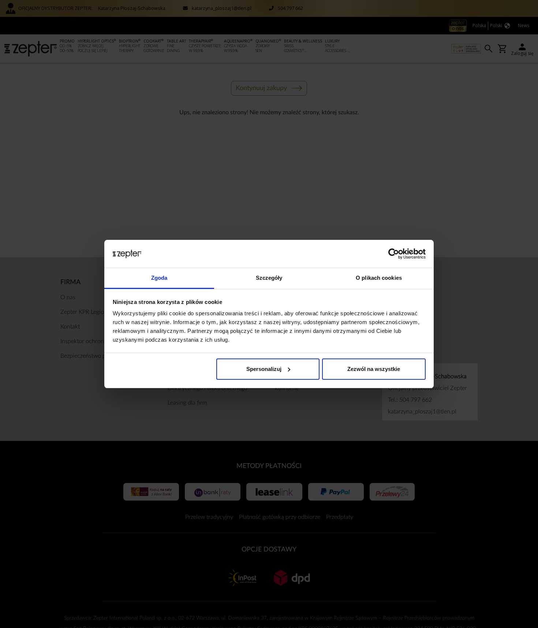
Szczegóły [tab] (269, 278)
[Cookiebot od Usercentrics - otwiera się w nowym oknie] (394, 253)
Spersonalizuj (263, 369)
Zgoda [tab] (159, 278)
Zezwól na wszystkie (373, 369)
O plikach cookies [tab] (379, 278)
